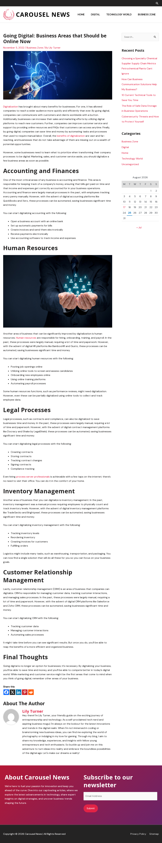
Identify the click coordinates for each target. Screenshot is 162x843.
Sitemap (154, 834)
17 (124, 207)
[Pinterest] (25, 692)
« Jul (139, 227)
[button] (157, 3)
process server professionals (33, 476)
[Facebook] (6, 692)
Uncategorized (130, 164)
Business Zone (35, 47)
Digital (125, 147)
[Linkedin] (18, 692)
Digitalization (10, 106)
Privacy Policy (138, 834)
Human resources (26, 337)
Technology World (132, 158)
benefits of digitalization (71, 135)
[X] (12, 692)
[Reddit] (31, 692)
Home (125, 153)
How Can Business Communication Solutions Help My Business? (139, 84)
